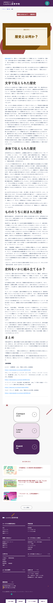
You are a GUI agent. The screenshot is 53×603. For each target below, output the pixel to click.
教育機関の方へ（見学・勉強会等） (35, 577)
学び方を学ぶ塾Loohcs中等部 (9, 587)
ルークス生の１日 (31, 529)
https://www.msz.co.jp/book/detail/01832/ (17, 387)
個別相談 (4, 563)
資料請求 (4, 561)
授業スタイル (5, 531)
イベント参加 (30, 543)
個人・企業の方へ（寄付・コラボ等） (36, 575)
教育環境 (30, 527)
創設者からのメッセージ (8, 542)
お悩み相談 (30, 547)
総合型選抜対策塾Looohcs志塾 (9, 585)
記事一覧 (8, 9)
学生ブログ (5, 547)
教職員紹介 (5, 543)
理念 (3, 527)
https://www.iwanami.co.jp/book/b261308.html (18, 393)
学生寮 (4, 559)
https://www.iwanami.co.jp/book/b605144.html (18, 370)
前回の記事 (8, 58)
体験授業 (10, 563)
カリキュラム (5, 529)
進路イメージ (5, 533)
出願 (3, 565)
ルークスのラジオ (31, 545)
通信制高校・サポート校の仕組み (35, 542)
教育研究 (30, 549)
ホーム (4, 9)
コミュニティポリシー (21, 591)
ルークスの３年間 (31, 531)
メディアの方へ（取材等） (33, 573)
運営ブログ (5, 545)
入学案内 (4, 558)
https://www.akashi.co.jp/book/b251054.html (17, 379)
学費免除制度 (11, 558)
